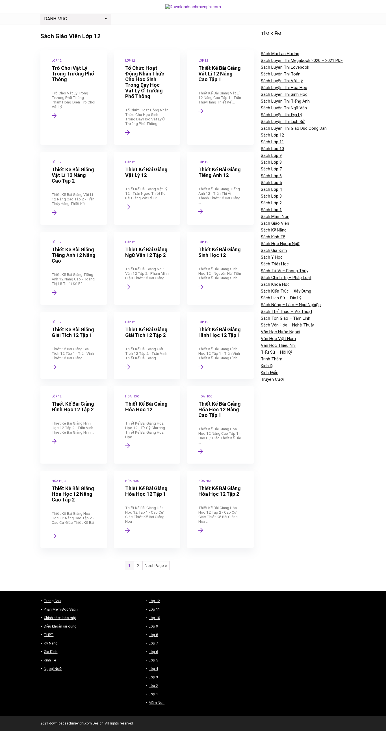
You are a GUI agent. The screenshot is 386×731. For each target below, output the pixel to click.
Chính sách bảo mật (60, 618)
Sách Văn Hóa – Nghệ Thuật (288, 325)
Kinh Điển (269, 372)
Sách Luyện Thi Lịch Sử (283, 121)
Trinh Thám (271, 359)
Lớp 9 (153, 626)
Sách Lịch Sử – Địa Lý (281, 297)
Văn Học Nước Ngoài (280, 331)
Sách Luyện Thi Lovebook (285, 67)
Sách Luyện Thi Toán (280, 74)
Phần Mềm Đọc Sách (61, 609)
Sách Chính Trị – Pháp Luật (286, 277)
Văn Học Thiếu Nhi (278, 345)
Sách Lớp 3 (271, 196)
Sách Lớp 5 (271, 182)
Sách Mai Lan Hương (280, 53)
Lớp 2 (153, 686)
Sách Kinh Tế (273, 236)
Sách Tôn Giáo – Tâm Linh (285, 318)
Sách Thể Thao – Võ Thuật (286, 311)
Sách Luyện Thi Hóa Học (284, 87)
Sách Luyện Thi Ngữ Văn (284, 108)
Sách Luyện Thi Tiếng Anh (285, 101)
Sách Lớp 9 (271, 155)
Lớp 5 (153, 660)
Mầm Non (156, 702)
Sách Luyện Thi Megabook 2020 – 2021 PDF (302, 60)
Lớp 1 (153, 694)
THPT (48, 635)
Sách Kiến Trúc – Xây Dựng (286, 291)
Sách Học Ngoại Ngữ (280, 243)
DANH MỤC (55, 18)
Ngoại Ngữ (53, 669)
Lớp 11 (154, 609)
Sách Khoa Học (275, 284)
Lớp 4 (153, 669)
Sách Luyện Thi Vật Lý (282, 80)
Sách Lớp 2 (271, 203)
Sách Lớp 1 (271, 209)
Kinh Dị (267, 365)
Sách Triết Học (275, 264)
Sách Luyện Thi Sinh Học (284, 94)
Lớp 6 (153, 652)
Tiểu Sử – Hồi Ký (276, 352)
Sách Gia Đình (274, 250)
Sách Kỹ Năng (274, 230)
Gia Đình (50, 652)
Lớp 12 (154, 601)
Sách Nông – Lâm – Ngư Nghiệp (291, 304)
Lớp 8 (153, 635)
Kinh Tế (50, 660)
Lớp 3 (153, 677)
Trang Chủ (52, 601)
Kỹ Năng (51, 643)
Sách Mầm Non (275, 216)
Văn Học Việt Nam (278, 338)
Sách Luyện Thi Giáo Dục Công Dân (294, 128)
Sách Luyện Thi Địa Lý (281, 114)
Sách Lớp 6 (271, 175)
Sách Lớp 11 (272, 141)
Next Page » (156, 565)
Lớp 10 (154, 618)
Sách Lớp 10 (272, 148)
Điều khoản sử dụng (60, 626)
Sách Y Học (272, 257)
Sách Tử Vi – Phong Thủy (284, 270)
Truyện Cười (272, 379)
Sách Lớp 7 (271, 169)
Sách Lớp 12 (272, 135)
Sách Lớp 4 (271, 189)
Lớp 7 (153, 643)
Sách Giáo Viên (275, 223)
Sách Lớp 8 (271, 162)
